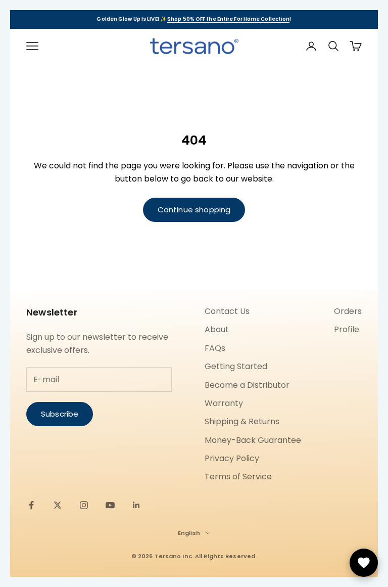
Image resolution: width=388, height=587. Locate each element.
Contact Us (227, 311)
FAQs (215, 348)
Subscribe (59, 414)
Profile (346, 329)
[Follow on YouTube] (110, 505)
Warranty (224, 403)
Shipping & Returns (242, 421)
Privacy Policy (232, 458)
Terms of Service (238, 476)
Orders (348, 311)
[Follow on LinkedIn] (136, 505)
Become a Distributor (247, 385)
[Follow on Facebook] (31, 505)
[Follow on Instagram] (84, 505)
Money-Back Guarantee (253, 440)
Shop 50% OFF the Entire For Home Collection (228, 19)
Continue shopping (194, 209)
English (189, 533)
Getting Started (236, 366)
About (217, 329)
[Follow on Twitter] (58, 505)
